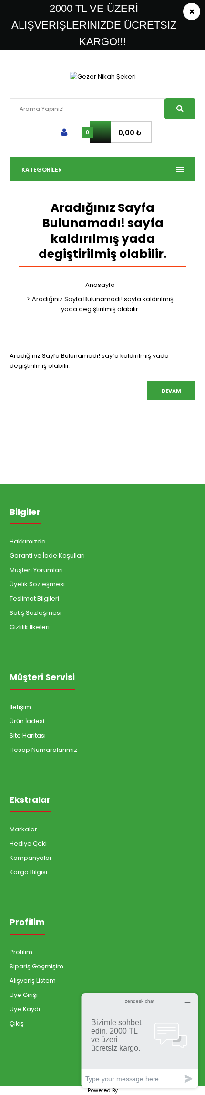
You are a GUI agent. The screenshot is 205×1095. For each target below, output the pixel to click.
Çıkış (17, 1023)
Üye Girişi (24, 994)
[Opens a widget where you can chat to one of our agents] (140, 1040)
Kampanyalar (31, 857)
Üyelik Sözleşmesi (37, 584)
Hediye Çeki (28, 843)
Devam (171, 391)
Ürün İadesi (27, 721)
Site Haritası (28, 735)
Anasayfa (100, 284)
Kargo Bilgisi (28, 872)
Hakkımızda (28, 541)
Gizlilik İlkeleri (30, 626)
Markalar (23, 829)
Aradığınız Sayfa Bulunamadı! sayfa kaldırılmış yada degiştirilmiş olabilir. (103, 304)
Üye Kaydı (25, 1009)
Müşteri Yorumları (36, 569)
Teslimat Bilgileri (34, 598)
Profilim (21, 952)
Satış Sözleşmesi (36, 612)
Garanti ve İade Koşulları (47, 555)
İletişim (20, 706)
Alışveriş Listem (33, 980)
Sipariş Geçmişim (36, 966)
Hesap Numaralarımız (43, 749)
